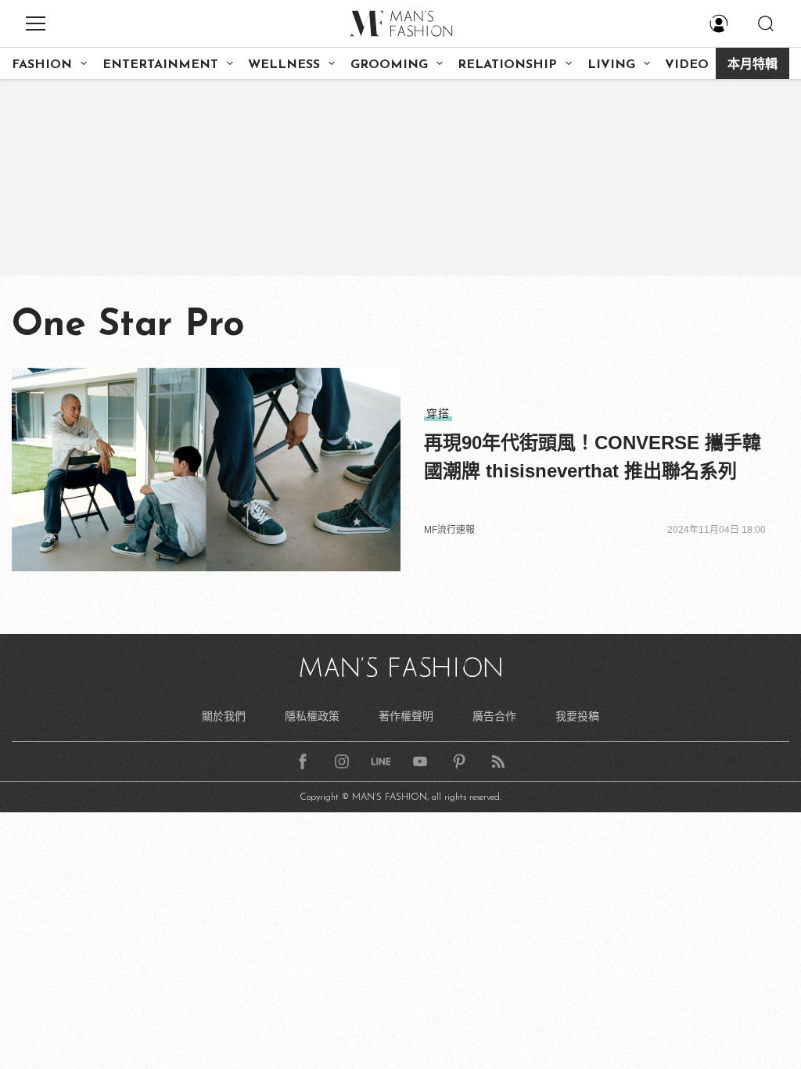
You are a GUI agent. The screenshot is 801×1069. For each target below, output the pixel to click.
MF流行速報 (449, 529)
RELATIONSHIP (507, 65)
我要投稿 (577, 716)
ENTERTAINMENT (160, 65)
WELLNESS (284, 65)
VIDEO (687, 65)
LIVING (611, 65)
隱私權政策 (312, 716)
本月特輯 (752, 65)
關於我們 (224, 716)
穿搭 (438, 413)
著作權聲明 (406, 716)
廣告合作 (494, 716)
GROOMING (389, 65)
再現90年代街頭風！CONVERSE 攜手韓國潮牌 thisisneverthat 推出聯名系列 (592, 456)
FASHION (42, 65)
